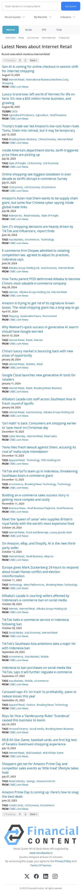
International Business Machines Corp (47, 79)
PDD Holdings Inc (51, 460)
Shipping (14, 316)
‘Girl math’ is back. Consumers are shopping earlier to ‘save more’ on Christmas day (39, 425)
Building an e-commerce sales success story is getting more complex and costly (35, 497)
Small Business (65, 508)
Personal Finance (18, 728)
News (21, 37)
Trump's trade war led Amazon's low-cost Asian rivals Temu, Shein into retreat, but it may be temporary (40, 128)
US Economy (34, 163)
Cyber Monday (17, 436)
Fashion (30, 704)
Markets (10, 29)
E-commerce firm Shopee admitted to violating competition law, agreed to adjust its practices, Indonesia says (36, 254)
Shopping (7, 83)
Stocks (28, 29)
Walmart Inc (15, 215)
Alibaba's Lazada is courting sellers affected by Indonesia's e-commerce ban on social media (35, 598)
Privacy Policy (63, 861)
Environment (50, 316)
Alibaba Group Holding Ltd (24, 268)
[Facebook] (36, 876)
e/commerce (32, 239)
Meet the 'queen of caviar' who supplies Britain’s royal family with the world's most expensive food (38, 521)
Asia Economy (49, 268)
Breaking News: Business (23, 139)
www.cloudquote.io (41, 853)
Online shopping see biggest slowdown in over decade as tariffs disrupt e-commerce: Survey (36, 176)
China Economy (47, 139)
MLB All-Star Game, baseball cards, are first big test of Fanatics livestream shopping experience (39, 742)
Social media (37, 728)
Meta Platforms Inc (34, 584)
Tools (59, 29)
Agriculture (42, 115)
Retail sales (50, 436)
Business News (17, 508)
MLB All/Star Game (53, 752)
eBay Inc (49, 556)
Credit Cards (16, 805)
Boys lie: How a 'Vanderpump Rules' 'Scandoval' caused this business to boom (35, 718)
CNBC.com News (18, 86)
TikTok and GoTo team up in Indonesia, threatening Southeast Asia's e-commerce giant (40, 473)
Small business (58, 115)
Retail (29, 340)
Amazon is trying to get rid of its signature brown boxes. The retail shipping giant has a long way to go (40, 305)
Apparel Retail (17, 460)
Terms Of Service (40, 865)
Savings (30, 781)
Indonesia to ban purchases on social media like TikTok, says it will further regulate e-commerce (37, 669)
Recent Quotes (12, 16)
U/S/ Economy (51, 163)
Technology (47, 239)
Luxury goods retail (61, 532)
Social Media (16, 632)
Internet (13, 292)
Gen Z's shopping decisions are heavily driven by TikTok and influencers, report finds (37, 228)
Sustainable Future (30, 316)
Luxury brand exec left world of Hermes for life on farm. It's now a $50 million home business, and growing (38, 98)
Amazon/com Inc (45, 781)
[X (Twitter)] (27, 876)
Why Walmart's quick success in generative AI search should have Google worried (40, 329)
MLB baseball (33, 752)
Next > (33, 60)
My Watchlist (40, 16)
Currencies (33, 37)
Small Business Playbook (41, 508)
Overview (10, 37)
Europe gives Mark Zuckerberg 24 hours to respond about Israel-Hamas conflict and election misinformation (40, 571)
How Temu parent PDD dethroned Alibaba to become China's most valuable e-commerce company (41, 281)
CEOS (15, 111)
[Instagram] (55, 876)
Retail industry (32, 215)
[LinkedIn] (46, 876)
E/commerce (49, 187)
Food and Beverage (37, 532)
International (49, 37)
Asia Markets (16, 239)
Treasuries (64, 37)
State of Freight (17, 163)
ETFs (44, 29)
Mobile (45, 656)
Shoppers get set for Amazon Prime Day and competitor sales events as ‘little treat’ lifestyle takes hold (40, 768)
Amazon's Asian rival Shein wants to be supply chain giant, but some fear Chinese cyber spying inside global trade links (40, 202)
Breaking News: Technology (40, 484)
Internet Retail (16, 79)
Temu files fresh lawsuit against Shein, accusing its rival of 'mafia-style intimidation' (39, 449)
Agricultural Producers (21, 115)
